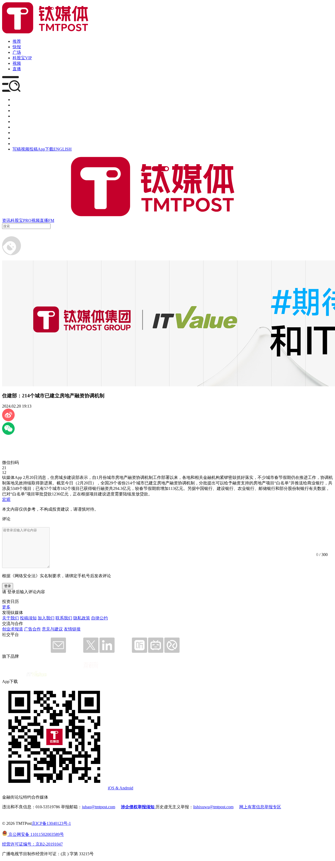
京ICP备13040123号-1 (51, 823)
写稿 (17, 149)
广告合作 (32, 629)
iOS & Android (120, 788)
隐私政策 (81, 618)
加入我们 (46, 618)
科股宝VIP (22, 58)
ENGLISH (62, 149)
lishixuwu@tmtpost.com (213, 807)
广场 (17, 52)
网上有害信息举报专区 (260, 807)
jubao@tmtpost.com (98, 807)
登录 (7, 586)
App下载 (45, 149)
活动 (17, 121)
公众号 (19, 138)
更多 (6, 607)
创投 (17, 110)
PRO (27, 220)
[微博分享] (8, 420)
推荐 (17, 41)
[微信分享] (8, 433)
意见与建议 (52, 629)
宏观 (6, 499)
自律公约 (99, 618)
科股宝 (16, 220)
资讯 (6, 220)
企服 (17, 105)
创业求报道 (12, 629)
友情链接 (72, 629)
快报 (17, 47)
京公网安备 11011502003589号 (35, 834)
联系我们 (63, 618)
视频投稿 (29, 149)
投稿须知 (28, 618)
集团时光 (21, 132)
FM (51, 220)
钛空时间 (21, 127)
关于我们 (10, 618)
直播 (17, 69)
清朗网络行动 (25, 143)
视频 (17, 63)
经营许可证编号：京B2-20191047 (32, 844)
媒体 (17, 99)
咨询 (17, 116)
